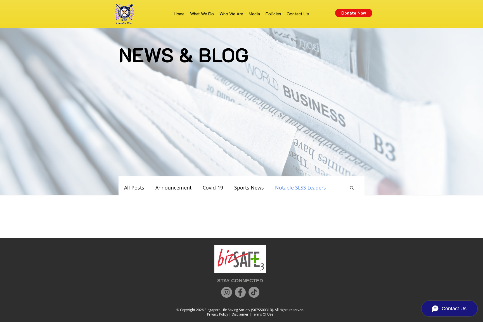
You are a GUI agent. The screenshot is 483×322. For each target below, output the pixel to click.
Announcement (173, 187)
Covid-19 (213, 187)
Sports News (249, 187)
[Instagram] (226, 292)
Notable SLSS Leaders (300, 187)
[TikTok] (253, 292)
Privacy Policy (217, 314)
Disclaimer (240, 314)
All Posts (134, 187)
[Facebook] (240, 292)
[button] (351, 188)
